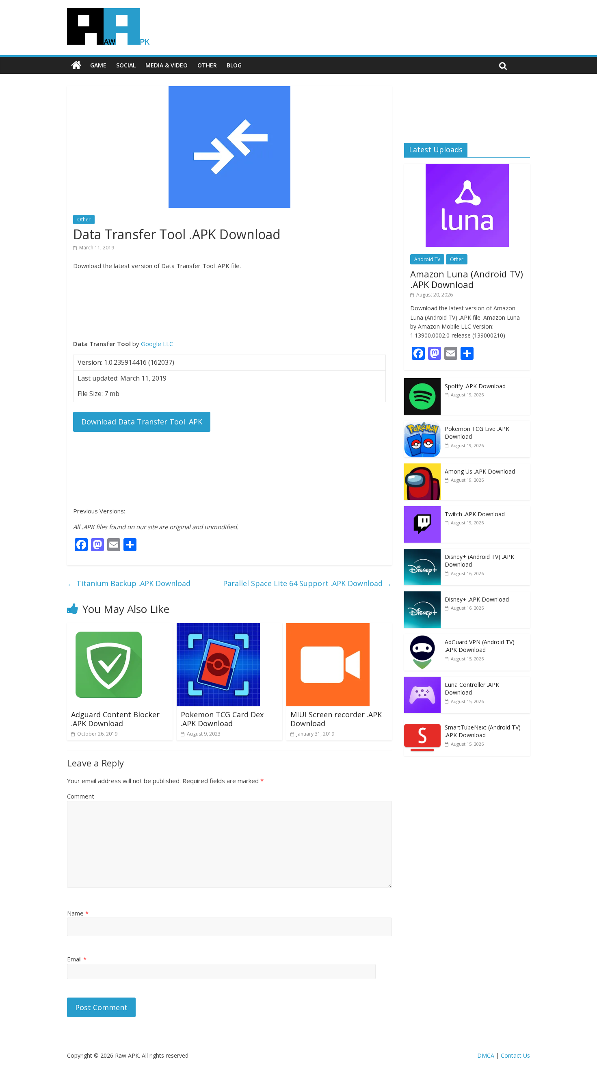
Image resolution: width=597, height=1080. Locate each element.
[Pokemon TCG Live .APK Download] (422, 425)
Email (77, 959)
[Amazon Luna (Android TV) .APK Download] (467, 168)
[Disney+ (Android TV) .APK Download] (422, 553)
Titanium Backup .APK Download (128, 583)
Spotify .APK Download (475, 386)
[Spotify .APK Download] (422, 382)
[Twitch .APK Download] (422, 510)
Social (126, 65)
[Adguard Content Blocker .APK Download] (108, 627)
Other (207, 65)
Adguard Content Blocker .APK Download (115, 719)
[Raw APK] (76, 65)
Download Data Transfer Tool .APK (141, 421)
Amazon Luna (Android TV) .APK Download (466, 279)
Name (78, 913)
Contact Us (515, 1055)
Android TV (427, 259)
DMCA (485, 1055)
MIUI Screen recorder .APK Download (336, 719)
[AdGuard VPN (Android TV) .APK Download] (422, 638)
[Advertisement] (229, 304)
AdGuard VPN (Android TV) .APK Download (480, 646)
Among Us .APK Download (480, 471)
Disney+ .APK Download (477, 599)
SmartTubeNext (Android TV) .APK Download (483, 731)
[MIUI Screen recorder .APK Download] (328, 627)
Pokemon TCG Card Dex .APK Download (222, 719)
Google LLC (157, 344)
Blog (234, 65)
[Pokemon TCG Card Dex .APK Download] (218, 627)
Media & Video (166, 65)
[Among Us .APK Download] (422, 468)
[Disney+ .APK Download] (422, 596)
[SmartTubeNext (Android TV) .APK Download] (422, 723)
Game (98, 65)
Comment (80, 796)
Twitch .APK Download (475, 514)
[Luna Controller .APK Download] (422, 681)
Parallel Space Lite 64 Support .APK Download (307, 583)
